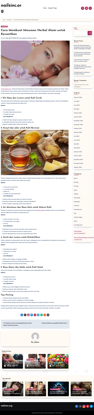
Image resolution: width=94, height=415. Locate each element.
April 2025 (77, 148)
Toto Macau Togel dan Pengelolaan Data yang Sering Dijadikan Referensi (82, 66)
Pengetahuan (78, 209)
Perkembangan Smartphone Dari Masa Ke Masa (82, 73)
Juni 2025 (77, 140)
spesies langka (78, 217)
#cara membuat (23, 38)
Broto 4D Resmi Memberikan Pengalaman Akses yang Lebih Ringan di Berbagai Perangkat (82, 47)
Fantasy (76, 186)
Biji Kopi (76, 182)
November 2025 (78, 124)
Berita (75, 178)
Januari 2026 (78, 117)
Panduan (76, 205)
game (75, 190)
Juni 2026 (77, 105)
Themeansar (58, 413)
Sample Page (52, 8)
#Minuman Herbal (31, 38)
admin (7, 38)
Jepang (76, 194)
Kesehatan (4, 26)
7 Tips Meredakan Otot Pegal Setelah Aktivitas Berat (11, 364)
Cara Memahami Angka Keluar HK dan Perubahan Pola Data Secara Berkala (82, 54)
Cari (75, 28)
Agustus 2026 (78, 97)
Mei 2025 (76, 144)
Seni (75, 213)
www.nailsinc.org (6, 89)
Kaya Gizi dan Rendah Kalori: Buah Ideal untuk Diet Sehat (57, 364)
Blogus (51, 413)
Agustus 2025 (78, 132)
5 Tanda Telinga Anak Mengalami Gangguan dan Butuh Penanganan (35, 364)
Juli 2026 (76, 101)
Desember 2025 (78, 120)
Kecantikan (77, 197)
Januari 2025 (78, 155)
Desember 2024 (78, 159)
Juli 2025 (76, 136)
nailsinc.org (6, 406)
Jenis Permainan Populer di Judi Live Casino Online (81, 60)
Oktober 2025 (78, 128)
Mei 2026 (76, 109)
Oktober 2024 (78, 167)
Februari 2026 (78, 113)
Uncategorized (78, 225)
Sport (75, 221)
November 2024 (78, 163)
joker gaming (41, 210)
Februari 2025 (78, 151)
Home (45, 8)
